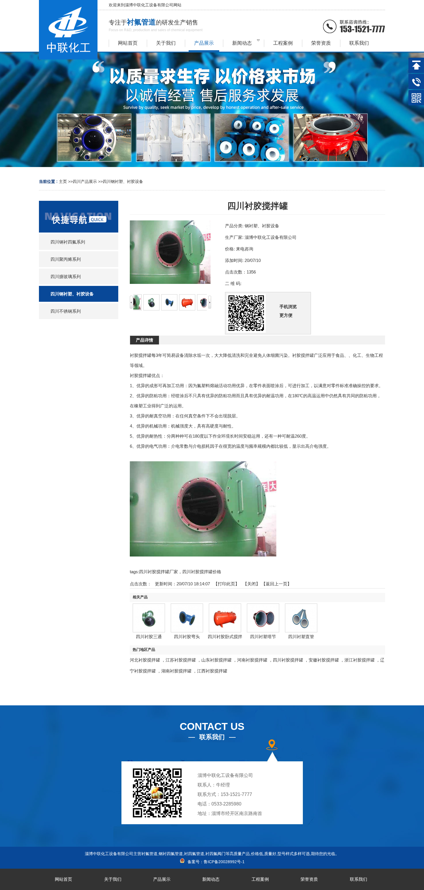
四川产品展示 (85, 181)
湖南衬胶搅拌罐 (176, 670)
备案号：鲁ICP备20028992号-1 (215, 861)
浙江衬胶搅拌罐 (359, 659)
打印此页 (226, 583)
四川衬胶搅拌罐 (288, 659)
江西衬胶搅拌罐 (212, 670)
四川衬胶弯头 (187, 636)
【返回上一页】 (276, 583)
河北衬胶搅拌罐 (145, 659)
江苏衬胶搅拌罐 (181, 659)
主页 (63, 181)
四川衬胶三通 (149, 636)
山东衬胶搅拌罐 (216, 659)
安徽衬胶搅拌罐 (324, 659)
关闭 (251, 583)
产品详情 (144, 340)
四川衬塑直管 (301, 636)
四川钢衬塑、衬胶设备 (123, 181)
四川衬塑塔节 (263, 636)
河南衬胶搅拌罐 (252, 659)
